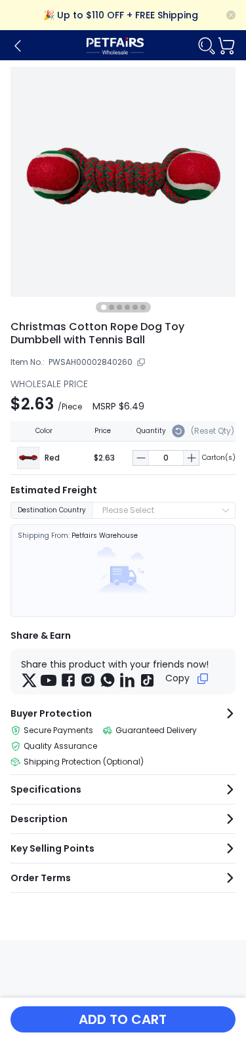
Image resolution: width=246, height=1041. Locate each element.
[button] (141, 458)
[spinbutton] (166, 458)
